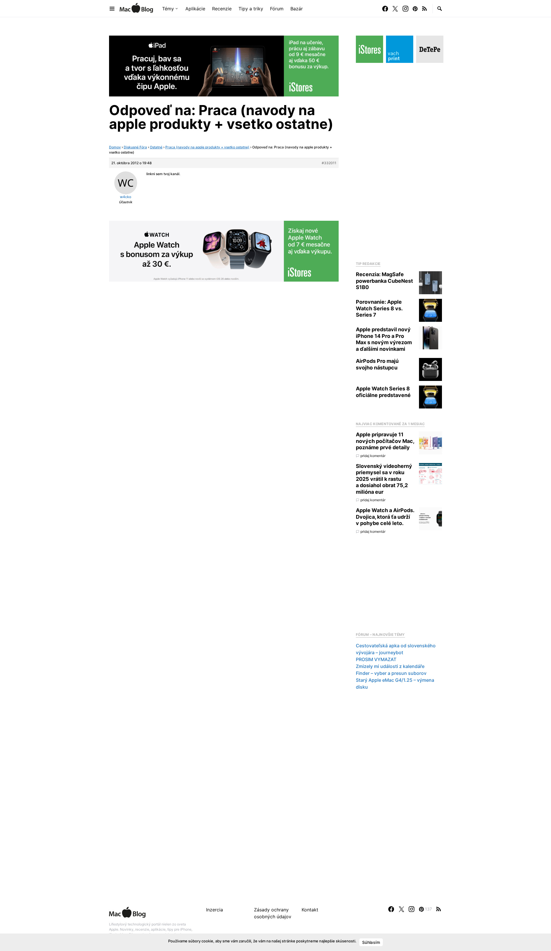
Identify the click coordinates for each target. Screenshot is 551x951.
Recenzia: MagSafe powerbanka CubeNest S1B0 (384, 280)
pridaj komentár (372, 456)
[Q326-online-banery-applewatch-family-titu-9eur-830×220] (224, 250)
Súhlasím (371, 942)
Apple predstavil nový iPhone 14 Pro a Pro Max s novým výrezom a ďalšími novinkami (384, 339)
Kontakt (310, 910)
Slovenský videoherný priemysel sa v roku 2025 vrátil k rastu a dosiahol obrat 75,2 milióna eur (384, 479)
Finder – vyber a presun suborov (391, 673)
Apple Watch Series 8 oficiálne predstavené (383, 392)
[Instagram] (405, 8)
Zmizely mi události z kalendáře (390, 666)
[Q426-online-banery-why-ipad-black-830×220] (224, 65)
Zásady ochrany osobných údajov (272, 913)
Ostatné (156, 147)
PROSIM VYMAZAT (376, 659)
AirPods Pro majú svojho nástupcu (377, 364)
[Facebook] (385, 8)
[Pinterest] (415, 8)
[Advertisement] (399, 160)
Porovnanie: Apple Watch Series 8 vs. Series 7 (379, 308)
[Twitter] (395, 8)
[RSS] (424, 8)
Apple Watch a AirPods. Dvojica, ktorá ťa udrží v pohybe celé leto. (385, 516)
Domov (115, 147)
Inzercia (214, 910)
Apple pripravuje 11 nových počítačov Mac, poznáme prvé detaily (385, 440)
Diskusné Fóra (135, 147)
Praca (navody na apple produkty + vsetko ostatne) (207, 147)
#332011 (329, 163)
